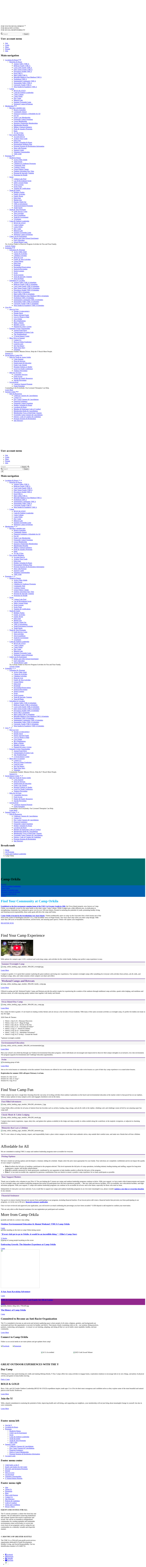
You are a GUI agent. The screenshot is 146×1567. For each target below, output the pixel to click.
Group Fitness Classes (21, 169)
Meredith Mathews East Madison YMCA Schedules (31, 296)
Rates (15, 131)
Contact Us (17, 340)
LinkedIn (10, 1558)
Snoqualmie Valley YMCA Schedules (26, 302)
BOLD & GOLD (20, 91)
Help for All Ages (15, 793)
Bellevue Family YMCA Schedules (26, 284)
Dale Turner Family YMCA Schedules (27, 288)
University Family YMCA (22, 85)
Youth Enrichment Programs (23, 206)
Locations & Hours (11, 60)
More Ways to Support (17, 758)
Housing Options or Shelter (23, 367)
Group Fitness (18, 261)
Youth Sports (18, 208)
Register (3, 884)
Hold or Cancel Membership (19, 1452)
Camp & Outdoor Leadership (23, 92)
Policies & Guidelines (12, 1501)
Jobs (6, 51)
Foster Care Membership (22, 117)
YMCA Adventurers (20, 204)
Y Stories (4, 1238)
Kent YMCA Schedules (22, 292)
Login (7, 45)
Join (6, 43)
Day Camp (17, 98)
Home (7, 850)
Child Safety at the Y (12, 1465)
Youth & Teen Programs (17, 630)
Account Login (10, 1456)
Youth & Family (14, 611)
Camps (11, 509)
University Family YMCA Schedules (26, 303)
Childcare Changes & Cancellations (26, 396)
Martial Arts (18, 200)
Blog (6, 1493)
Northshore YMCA (20, 79)
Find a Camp (5, 1379)
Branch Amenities (20, 110)
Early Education (19, 240)
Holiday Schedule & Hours (23, 142)
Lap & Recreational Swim (22, 181)
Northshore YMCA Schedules (24, 298)
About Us (8, 1489)
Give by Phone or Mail (21, 317)
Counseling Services (20, 374)
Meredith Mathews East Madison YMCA (28, 77)
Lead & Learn (18, 344)
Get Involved (13, 803)
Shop (7, 47)
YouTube (10, 1560)
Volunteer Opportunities (22, 152)
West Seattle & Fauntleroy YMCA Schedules (29, 305)
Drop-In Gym (18, 257)
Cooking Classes (19, 167)
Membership (9, 106)
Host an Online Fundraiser (23, 342)
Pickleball (17, 265)
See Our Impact (19, 346)
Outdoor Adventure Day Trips (24, 171)
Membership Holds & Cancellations (26, 411)
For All (16, 115)
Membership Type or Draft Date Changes (28, 413)
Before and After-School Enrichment (26, 238)
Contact (3, 896)
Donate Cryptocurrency (22, 311)
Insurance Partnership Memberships (26, 123)
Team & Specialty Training (23, 277)
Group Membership (20, 121)
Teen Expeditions (19, 215)
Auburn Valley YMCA (21, 64)
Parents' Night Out (20, 202)
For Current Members (16, 555)
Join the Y (8, 1425)
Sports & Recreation (20, 269)
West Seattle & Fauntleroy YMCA (25, 87)
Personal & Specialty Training (24, 173)
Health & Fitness (15, 578)
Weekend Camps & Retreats (23, 104)
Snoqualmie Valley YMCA (23, 83)
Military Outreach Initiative (23, 127)
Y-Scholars (17, 219)
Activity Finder (10, 246)
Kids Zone (17, 140)
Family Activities (19, 194)
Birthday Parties (19, 192)
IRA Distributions (20, 321)
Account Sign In (19, 137)
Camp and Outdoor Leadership (15, 854)
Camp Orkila (18, 96)
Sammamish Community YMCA (25, 81)
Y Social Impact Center (21, 336)
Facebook (9, 1554)
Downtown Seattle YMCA (23, 71)
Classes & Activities (20, 254)
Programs (8, 156)
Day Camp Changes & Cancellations (26, 399)
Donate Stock (18, 313)
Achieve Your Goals (20, 138)
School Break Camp (20, 242)
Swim (16, 273)
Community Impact (20, 112)
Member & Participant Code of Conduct (27, 409)
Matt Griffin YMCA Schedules (24, 294)
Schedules (8, 248)
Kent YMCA (18, 73)
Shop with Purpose (20, 148)
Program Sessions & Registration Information (29, 146)
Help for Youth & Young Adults (20, 778)
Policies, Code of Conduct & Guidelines (27, 417)
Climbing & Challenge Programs (25, 163)
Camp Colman (19, 94)
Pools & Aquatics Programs (23, 129)
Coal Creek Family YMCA (23, 68)
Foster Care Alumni (20, 365)
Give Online (18, 319)
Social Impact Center (12, 355)
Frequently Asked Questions (23, 119)
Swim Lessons (19, 185)
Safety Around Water (21, 183)
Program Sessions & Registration (25, 419)
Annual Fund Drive (20, 330)
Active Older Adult (20, 252)
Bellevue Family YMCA (22, 66)
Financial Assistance (20, 401)
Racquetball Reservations (22, 267)
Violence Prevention (20, 371)
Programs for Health (20, 175)
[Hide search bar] (2, 471)
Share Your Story (19, 348)
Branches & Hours (15, 482)
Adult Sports (18, 162)
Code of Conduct (11, 1503)
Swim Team (18, 186)
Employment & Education (22, 363)
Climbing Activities (20, 255)
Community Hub (19, 165)
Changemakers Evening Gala (23, 332)
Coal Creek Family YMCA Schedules (26, 286)
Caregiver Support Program (23, 384)
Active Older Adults (20, 160)
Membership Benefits (21, 125)
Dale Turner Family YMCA (23, 69)
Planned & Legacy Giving (22, 326)
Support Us (9, 353)
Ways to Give (14, 730)
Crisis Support (18, 359)
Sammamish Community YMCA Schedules (28, 300)
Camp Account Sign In (8, 894)
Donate (7, 49)
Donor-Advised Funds (21, 315)
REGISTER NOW (7, 923)
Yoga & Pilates (19, 279)
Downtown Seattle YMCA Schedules (26, 290)
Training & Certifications (22, 188)
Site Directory (18, 420)
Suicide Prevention (20, 380)
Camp (3, 1228)
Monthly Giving (19, 325)
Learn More (9, 390)
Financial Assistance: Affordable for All (27, 114)
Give (7, 307)
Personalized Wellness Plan (23, 144)
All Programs (9, 852)
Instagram (10, 1556)
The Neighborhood (20, 334)
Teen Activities (19, 213)
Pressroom (8, 1491)
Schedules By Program (17, 670)
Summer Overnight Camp (22, 102)
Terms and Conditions (12, 1505)
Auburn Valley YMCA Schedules (25, 282)
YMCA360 (17, 154)
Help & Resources (15, 814)
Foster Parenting (19, 386)
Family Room (18, 196)
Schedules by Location (17, 701)
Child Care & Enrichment (18, 657)
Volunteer (17, 349)
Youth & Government (21, 217)
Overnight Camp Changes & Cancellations (28, 415)
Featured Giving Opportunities (19, 749)
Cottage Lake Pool (20, 179)
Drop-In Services (19, 361)
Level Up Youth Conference (23, 369)
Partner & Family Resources (23, 378)
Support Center (19, 150)
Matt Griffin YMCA (20, 75)
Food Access (18, 376)
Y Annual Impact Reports (13, 1478)
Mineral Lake (18, 100)
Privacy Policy (10, 1507)
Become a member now (17, 528)
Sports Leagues (19, 271)
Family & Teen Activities (22, 259)
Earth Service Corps (20, 211)
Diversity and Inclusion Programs (16, 1469)
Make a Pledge (19, 323)
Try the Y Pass (18, 133)
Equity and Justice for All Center (16, 1467)
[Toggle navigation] (2, 32)
